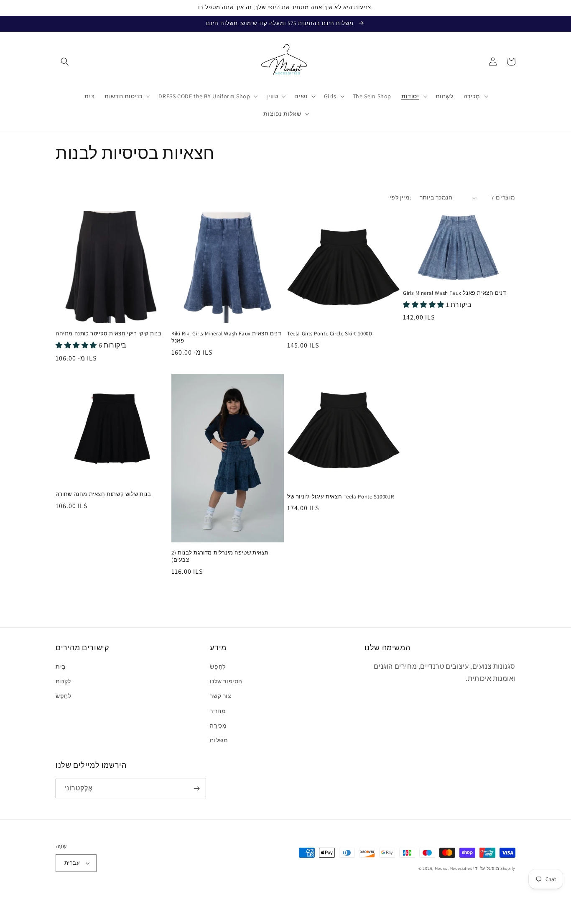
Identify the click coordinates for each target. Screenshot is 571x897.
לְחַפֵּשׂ (63, 696)
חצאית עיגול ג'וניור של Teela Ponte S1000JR (340, 496)
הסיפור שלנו (226, 681)
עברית (72, 862)
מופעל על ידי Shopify (494, 868)
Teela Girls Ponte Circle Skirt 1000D (329, 333)
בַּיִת (61, 666)
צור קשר (220, 696)
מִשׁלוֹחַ (219, 740)
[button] (65, 61)
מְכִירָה (218, 725)
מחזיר (218, 711)
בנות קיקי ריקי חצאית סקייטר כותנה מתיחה (108, 333)
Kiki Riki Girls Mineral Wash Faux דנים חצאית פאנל (226, 337)
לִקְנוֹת (63, 681)
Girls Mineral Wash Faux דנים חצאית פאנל (454, 293)
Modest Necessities (453, 868)
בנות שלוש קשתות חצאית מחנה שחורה (103, 494)
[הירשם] (196, 788)
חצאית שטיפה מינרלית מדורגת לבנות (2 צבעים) (220, 556)
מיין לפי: (400, 197)
